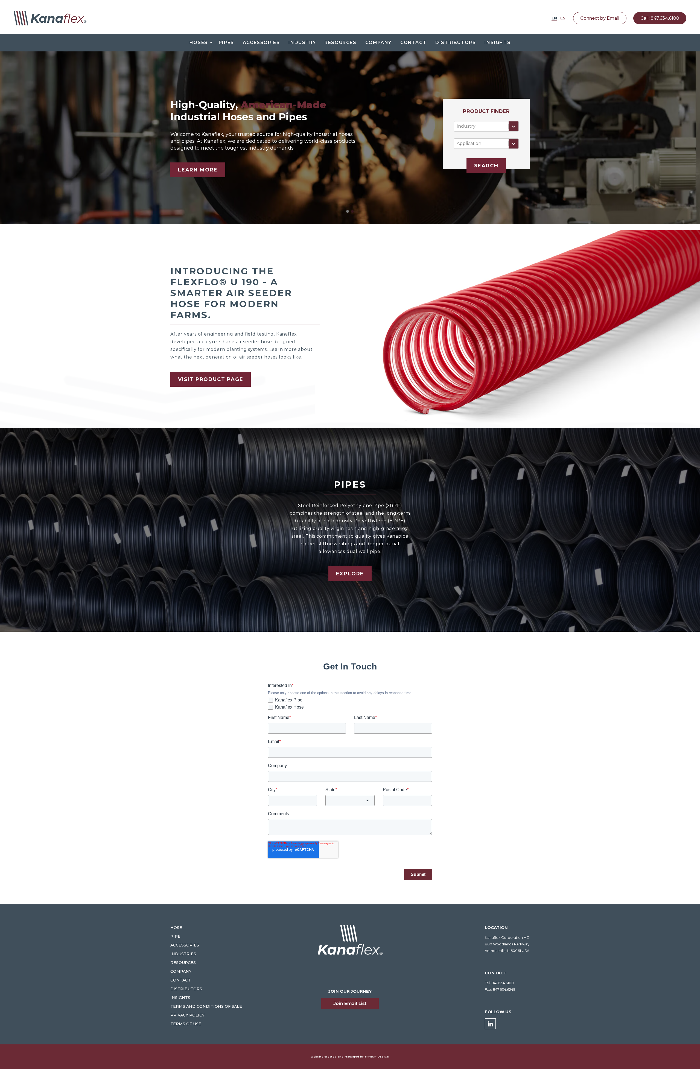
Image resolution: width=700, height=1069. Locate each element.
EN (554, 18)
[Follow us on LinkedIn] (490, 1023)
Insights (498, 42)
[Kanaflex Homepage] (50, 18)
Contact (413, 42)
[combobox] (457, 126)
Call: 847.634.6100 (659, 18)
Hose (176, 927)
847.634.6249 (504, 989)
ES (562, 18)
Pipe (175, 936)
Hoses (198, 42)
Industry (302, 42)
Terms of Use (185, 1023)
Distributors (455, 42)
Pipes (226, 42)
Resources (340, 42)
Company (378, 42)
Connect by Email (599, 18)
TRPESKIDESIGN (377, 1056)
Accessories (261, 42)
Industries (183, 953)
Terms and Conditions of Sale (206, 1006)
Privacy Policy (187, 1015)
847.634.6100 (502, 983)
